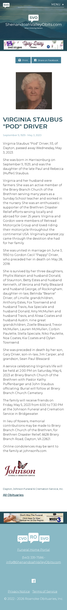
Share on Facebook (47, 60)
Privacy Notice (19, 591)
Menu (57, 4)
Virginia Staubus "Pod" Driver (33, 123)
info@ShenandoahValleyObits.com (33, 562)
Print (25, 60)
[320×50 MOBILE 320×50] (33, 517)
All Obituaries (13, 495)
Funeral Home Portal (33, 550)
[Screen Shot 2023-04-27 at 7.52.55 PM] (33, 45)
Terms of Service (44, 591)
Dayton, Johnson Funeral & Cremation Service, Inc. (33, 488)
